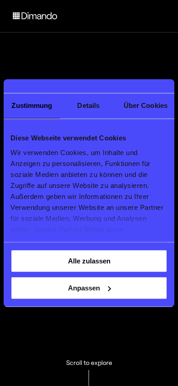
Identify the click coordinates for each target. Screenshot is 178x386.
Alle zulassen (89, 261)
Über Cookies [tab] (146, 105)
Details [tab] (88, 105)
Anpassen (84, 288)
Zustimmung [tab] (31, 105)
